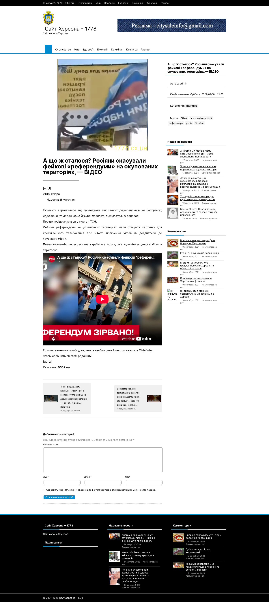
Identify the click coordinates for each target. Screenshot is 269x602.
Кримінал (137, 2)
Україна (199, 123)
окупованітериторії (201, 118)
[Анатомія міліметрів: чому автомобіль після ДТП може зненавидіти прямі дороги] (172, 152)
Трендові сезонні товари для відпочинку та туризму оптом (197, 198)
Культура (152, 2)
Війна (184, 118)
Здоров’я (109, 2)
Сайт (127, 476)
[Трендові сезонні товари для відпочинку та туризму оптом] (172, 200)
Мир (98, 2)
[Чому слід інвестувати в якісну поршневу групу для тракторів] (172, 170)
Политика (191, 105)
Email (87, 476)
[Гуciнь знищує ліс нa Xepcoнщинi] (172, 255)
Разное (164, 2)
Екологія (123, 2)
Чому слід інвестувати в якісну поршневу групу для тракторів (198, 168)
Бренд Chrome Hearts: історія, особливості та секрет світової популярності (198, 212)
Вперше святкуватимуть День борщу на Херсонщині (197, 242)
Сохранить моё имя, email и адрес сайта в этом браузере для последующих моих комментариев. (101, 489)
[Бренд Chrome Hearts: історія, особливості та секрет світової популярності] (172, 213)
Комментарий (50, 444)
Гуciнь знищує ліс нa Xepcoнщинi (199, 252)
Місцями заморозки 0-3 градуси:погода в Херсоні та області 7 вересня (197, 265)
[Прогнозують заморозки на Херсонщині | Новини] (172, 280)
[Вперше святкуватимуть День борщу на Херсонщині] (172, 243)
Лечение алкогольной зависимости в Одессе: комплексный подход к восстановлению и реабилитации (200, 182)
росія (189, 123)
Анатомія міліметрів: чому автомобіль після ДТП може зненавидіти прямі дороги (197, 153)
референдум (176, 123)
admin (183, 83)
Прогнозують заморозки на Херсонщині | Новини (196, 280)
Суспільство (85, 2)
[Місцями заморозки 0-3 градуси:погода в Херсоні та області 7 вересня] (172, 264)
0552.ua (64, 367)
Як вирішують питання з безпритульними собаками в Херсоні (197, 293)
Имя (46, 476)
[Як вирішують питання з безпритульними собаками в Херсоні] (172, 294)
